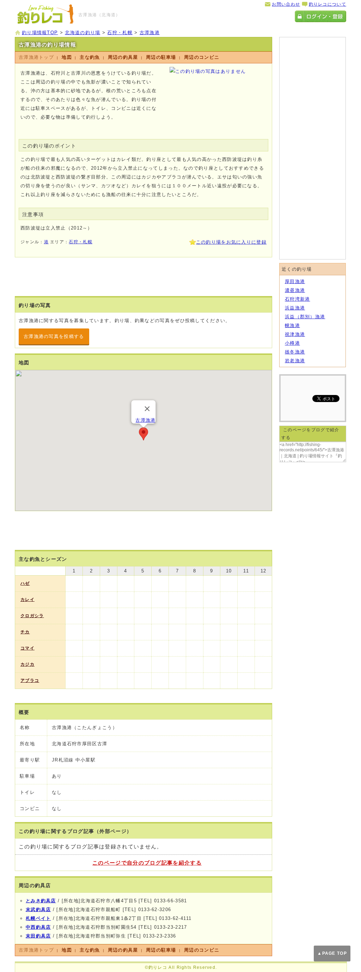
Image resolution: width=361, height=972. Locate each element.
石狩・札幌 (80, 241)
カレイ (27, 599)
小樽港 (292, 343)
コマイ (27, 648)
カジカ (27, 664)
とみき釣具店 (41, 900)
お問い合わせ (286, 4)
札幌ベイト (38, 918)
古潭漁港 (145, 420)
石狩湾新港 (297, 299)
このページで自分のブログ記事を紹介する (147, 863)
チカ (25, 631)
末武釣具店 (38, 909)
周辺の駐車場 (161, 57)
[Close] (147, 408)
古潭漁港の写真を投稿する (54, 336)
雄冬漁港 (295, 352)
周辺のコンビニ (201, 57)
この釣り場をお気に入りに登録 (231, 242)
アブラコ (29, 680)
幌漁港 (292, 325)
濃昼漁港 (295, 290)
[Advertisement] (101, 250)
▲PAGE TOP (332, 953)
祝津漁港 (295, 334)
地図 (67, 57)
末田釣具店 (38, 936)
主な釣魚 (90, 57)
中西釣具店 (38, 927)
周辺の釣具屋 (123, 57)
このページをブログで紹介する (310, 433)
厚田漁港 (295, 281)
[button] (143, 434)
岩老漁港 (295, 360)
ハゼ (25, 583)
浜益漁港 (295, 308)
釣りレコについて (327, 4)
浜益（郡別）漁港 (305, 316)
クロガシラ (32, 615)
